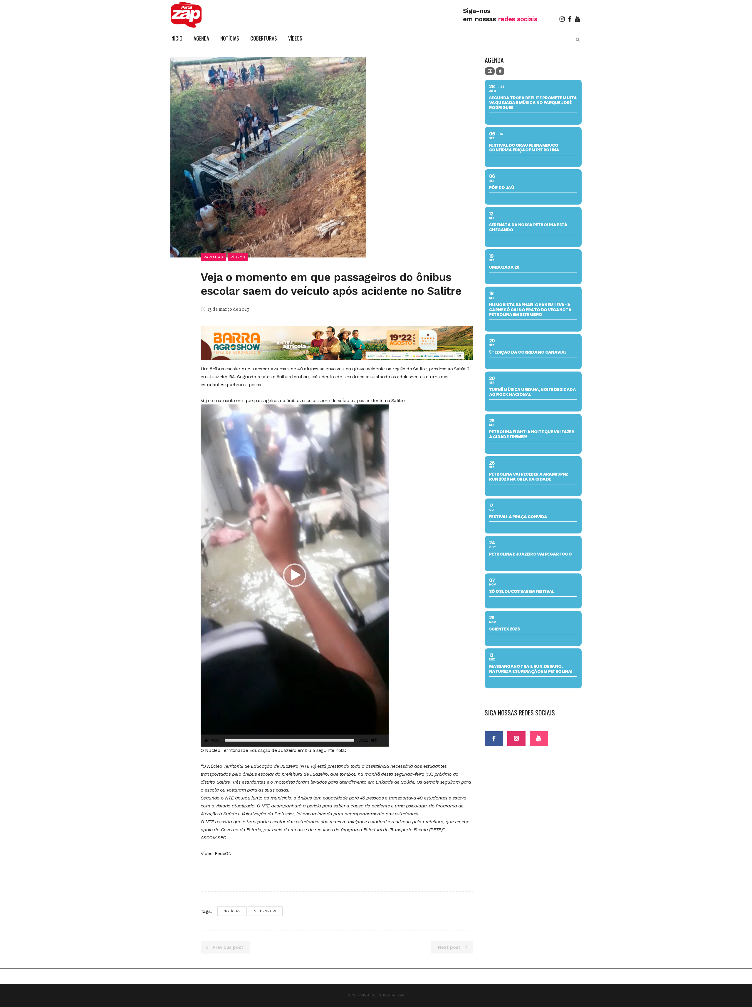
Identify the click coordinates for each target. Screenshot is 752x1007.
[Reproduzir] (207, 740)
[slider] (289, 740)
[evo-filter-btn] (490, 71)
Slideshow (265, 911)
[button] (294, 575)
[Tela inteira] (384, 740)
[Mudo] (374, 740)
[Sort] (500, 71)
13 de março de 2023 (228, 309)
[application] (295, 575)
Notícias (232, 911)
